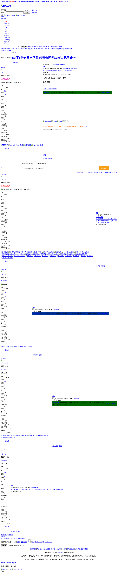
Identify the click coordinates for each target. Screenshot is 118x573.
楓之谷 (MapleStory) (18, 49)
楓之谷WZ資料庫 (20, 1)
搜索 (19, 46)
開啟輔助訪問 (5, 1)
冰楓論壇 (4, 49)
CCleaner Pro (32, 46)
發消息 (6, 148)
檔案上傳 (49, 1)
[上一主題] (17, 53)
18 (2, 274)
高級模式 (4, 537)
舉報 (50, 158)
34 (7, 274)
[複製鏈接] (15, 62)
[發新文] (10, 50)
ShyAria (3, 269)
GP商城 (6, 35)
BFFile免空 (42, 1)
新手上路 (4, 281)
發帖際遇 (47, 92)
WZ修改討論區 (30, 49)
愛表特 (12, 1)
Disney (60, 46)
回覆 (44, 155)
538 (8, 179)
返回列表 (4, 50)
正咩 (5, 31)
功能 (5, 27)
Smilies (22, 538)
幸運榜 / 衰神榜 (105, 92)
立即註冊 (34, 12)
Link (11, 538)
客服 (5, 22)
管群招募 (52, 549)
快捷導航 (4, 18)
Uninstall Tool (41, 46)
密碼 (2, 12)
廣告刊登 (7, 33)
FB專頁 (54, 1)
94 (5, 91)
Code (18, 538)
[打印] (14, 53)
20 (2, 179)
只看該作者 (66, 68)
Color (3, 538)
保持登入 (28, 10)
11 (2, 72)
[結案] (16, 57)
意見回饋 (39, 549)
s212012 (45, 89)
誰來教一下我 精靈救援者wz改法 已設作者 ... (59, 49)
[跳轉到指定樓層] (59, 64)
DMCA (64, 549)
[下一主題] (19, 53)
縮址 (5, 43)
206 (5, 198)
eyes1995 (3, 449)
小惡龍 (3, 67)
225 (8, 72)
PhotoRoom (54, 46)
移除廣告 (7, 41)
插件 (5, 29)
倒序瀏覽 (74, 68)
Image (7, 538)
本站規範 (58, 549)
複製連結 (103, 168)
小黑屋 (3, 562)
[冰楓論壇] (6, 6)
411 (5, 381)
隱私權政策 (70, 549)
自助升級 (7, 37)
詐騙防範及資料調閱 (81, 549)
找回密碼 (34, 10)
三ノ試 (6, 25)
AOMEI (47, 46)
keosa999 (3, 358)
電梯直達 (46, 64)
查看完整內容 (52, 89)
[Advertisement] (77, 107)
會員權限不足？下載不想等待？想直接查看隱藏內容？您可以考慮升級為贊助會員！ (106, 220)
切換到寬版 (64, 1)
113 (5, 292)
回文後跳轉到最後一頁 (16, 545)
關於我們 (46, 549)
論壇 (7, 23)
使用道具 (46, 158)
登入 (18, 542)
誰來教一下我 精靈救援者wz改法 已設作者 (48, 57)
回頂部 (3, 571)
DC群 (59, 1)
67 (5, 472)
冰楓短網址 (35, 1)
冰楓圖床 (29, 1)
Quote (15, 538)
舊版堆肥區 (40, 49)
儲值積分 (7, 39)
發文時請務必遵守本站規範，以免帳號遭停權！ (58, 70)
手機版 (7, 562)
